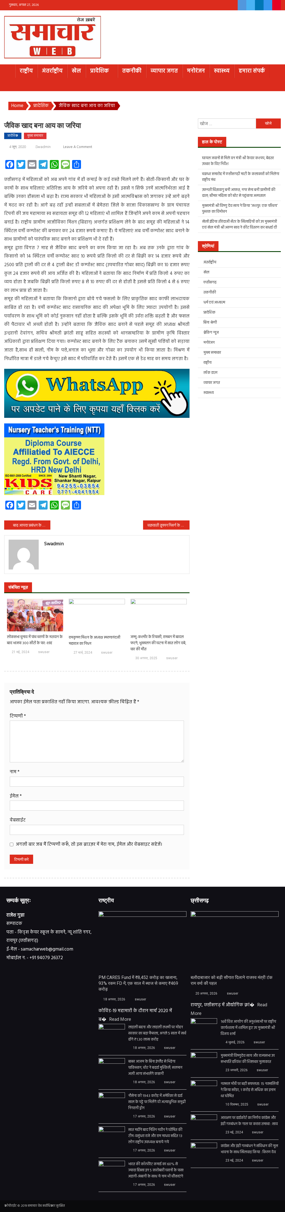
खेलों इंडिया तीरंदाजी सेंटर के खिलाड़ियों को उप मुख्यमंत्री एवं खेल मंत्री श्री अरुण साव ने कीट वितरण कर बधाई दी (239, 225)
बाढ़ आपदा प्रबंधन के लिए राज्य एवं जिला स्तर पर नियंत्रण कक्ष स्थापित (31, 525)
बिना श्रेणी (210, 322)
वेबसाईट (18, 820)
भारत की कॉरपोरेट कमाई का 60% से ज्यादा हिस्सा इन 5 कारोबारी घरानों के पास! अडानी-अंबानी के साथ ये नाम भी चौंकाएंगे (156, 1170)
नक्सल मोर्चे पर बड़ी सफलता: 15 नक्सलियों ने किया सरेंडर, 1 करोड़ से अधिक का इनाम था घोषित (250, 1090)
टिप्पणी (18, 716)
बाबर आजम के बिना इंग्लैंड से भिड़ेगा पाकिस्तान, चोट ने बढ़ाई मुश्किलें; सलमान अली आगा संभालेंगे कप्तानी (155, 1068)
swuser (44, 652)
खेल (76, 71)
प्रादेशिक (99, 71)
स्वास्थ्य (222, 71)
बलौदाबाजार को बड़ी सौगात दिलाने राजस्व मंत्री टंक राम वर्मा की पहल (231, 980)
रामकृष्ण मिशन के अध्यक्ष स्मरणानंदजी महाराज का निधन (94, 641)
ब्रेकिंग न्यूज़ (211, 332)
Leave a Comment (77, 147)
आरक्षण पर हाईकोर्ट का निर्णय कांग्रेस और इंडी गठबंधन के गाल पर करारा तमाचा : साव (249, 1121)
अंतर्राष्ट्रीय (52, 71)
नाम (14, 772)
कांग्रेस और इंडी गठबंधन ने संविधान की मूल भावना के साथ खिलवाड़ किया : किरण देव (249, 1149)
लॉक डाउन (210, 373)
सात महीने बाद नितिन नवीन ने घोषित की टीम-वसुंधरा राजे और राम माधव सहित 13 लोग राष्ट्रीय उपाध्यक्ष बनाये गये (155, 1136)
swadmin (43, 147)
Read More (120, 1019)
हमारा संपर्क (252, 71)
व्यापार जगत (164, 71)
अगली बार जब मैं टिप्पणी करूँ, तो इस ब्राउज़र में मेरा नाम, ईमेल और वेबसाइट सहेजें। (89, 844)
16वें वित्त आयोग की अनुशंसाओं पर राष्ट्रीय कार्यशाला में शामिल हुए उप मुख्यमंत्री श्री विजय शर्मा (248, 1028)
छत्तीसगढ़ (210, 282)
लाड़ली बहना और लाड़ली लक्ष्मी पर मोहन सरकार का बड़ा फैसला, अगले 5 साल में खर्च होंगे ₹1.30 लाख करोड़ (157, 1033)
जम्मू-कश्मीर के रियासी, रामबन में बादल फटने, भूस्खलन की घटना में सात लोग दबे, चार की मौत (158, 643)
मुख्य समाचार (35, 136)
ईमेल (16, 796)
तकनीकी (131, 71)
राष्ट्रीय (26, 71)
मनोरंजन (196, 71)
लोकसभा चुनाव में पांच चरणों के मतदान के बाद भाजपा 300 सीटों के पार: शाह (35, 640)
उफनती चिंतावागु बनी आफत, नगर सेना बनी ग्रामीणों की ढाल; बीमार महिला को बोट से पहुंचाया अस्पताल (238, 193)
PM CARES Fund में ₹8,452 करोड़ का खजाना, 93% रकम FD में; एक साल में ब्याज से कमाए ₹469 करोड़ (138, 983)
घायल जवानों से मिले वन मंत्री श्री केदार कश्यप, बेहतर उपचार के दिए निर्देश (238, 161)
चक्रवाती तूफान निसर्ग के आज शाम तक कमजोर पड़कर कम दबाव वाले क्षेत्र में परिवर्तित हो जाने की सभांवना (168, 525)
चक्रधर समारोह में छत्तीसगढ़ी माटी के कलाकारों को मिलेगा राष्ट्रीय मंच (240, 177)
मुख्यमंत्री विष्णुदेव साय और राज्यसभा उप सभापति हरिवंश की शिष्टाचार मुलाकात (248, 1059)
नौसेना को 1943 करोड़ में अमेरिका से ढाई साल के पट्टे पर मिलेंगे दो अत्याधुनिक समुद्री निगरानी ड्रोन (157, 1102)
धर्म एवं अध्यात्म (214, 302)
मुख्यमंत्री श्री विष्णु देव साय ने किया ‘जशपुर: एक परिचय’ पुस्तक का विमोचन (240, 209)
